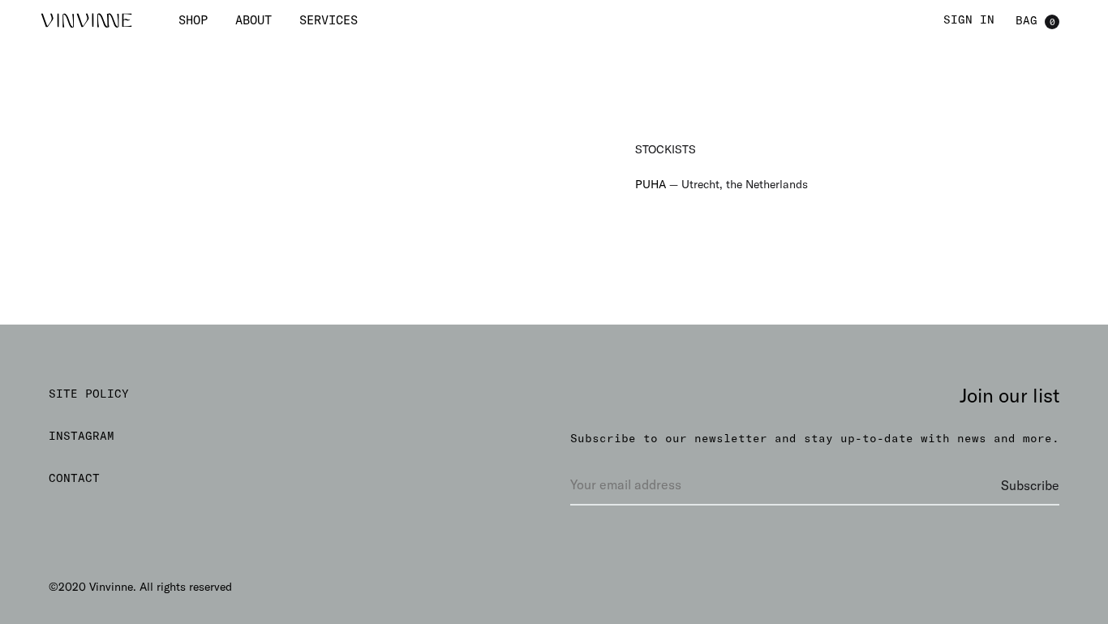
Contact (74, 478)
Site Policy (89, 393)
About (253, 20)
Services (328, 20)
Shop (193, 20)
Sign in (968, 19)
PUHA (650, 184)
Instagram (81, 435)
